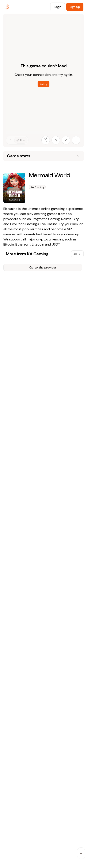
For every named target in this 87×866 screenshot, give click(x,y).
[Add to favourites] (56, 140)
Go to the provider (42, 267)
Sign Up (75, 7)
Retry (43, 84)
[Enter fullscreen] (76, 140)
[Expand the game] (66, 140)
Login (57, 7)
